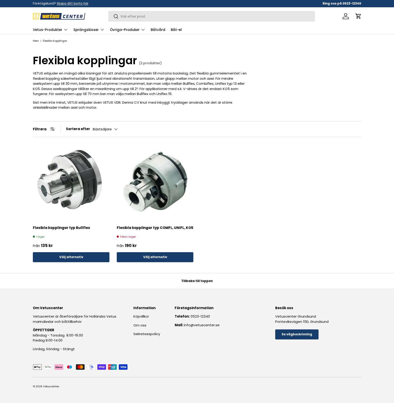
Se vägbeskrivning (297, 334)
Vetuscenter (51, 386)
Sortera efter (78, 128)
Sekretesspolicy (146, 333)
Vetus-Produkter (47, 29)
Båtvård (158, 29)
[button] (358, 16)
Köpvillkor (141, 316)
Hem (36, 41)
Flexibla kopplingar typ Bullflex (61, 227)
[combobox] (211, 16)
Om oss (139, 325)
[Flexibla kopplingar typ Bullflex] (71, 182)
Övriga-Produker (125, 29)
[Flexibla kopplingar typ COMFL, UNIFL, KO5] (155, 182)
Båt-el (176, 29)
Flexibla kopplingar (55, 41)
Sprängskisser (86, 29)
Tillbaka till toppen (197, 281)
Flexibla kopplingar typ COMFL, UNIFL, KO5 (155, 227)
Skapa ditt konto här (72, 3)
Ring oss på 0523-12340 (342, 3)
